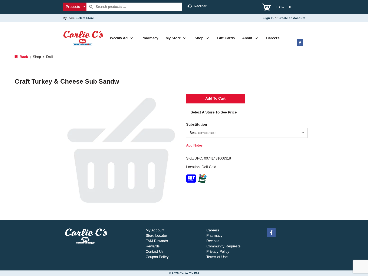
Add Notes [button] (194, 145)
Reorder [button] (200, 6)
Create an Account (292, 18)
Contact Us (155, 252)
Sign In (268, 18)
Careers (212, 230)
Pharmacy (214, 236)
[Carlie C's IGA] (83, 38)
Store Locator (156, 236)
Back (23, 57)
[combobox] (74, 7)
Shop (37, 57)
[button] (215, 98)
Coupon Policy (157, 257)
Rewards (153, 246)
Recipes (212, 241)
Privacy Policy (217, 252)
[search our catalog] (91, 7)
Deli (49, 57)
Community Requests (223, 246)
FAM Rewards (157, 241)
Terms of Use (217, 257)
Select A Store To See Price (214, 112)
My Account (155, 230)
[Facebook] (300, 44)
